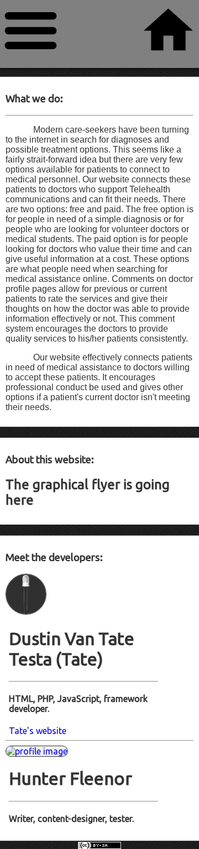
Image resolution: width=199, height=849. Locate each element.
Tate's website (37, 731)
